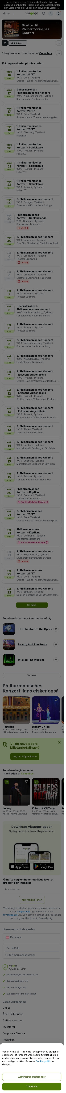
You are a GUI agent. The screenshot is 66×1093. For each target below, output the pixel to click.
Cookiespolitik (43, 1061)
